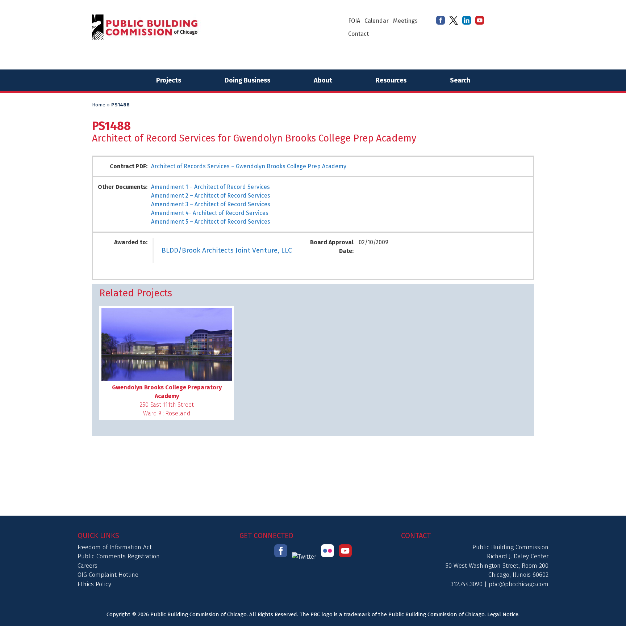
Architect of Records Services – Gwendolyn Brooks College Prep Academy (248, 166)
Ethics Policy (94, 584)
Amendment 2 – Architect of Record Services (210, 195)
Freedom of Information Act (115, 547)
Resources (391, 80)
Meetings (405, 20)
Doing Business (247, 80)
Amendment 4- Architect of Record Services (209, 213)
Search (460, 80)
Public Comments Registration (119, 556)
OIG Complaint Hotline (108, 575)
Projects (168, 80)
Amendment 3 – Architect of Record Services (210, 204)
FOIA (354, 20)
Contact (358, 33)
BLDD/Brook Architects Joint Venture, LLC (227, 250)
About (323, 80)
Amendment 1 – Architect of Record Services (210, 186)
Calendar (376, 20)
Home (98, 105)
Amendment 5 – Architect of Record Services (210, 221)
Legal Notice (502, 614)
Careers (87, 566)
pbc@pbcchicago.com (518, 584)
